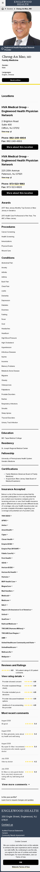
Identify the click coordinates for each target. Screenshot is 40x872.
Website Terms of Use (21, 867)
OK (20, 862)
